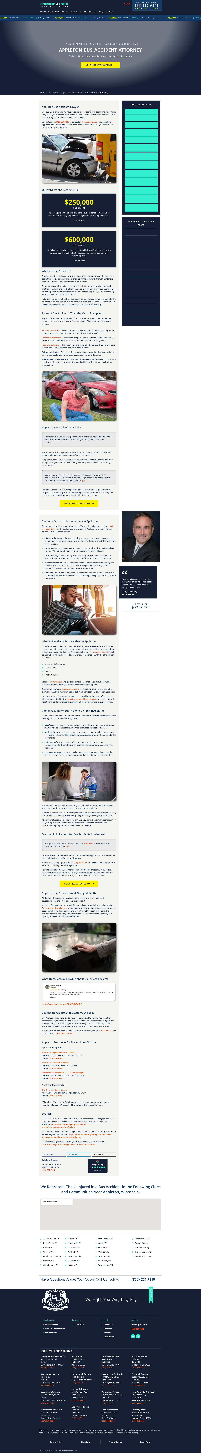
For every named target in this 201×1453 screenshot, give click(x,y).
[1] (54, 442)
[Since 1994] (151, 1295)
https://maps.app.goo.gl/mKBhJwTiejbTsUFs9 (62, 1004)
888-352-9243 (147, 5)
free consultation (89, 122)
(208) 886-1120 (78, 1367)
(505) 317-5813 (47, 1367)
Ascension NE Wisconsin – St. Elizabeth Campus (63, 1072)
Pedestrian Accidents (51, 337)
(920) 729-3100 (55, 1068)
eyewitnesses (56, 682)
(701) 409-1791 (78, 1382)
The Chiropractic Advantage (54, 1090)
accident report (100, 652)
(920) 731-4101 (55, 1058)
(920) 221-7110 (62, 122)
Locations (54, 92)
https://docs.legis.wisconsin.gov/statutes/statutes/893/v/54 (68, 1144)
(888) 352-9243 (137, 1329)
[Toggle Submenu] (66, 11)
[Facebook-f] (133, 1336)
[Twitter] (138, 1336)
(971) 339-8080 (138, 1385)
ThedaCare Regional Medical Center (58, 1052)
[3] (68, 846)
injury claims (81, 862)
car (95, 291)
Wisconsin (88, 843)
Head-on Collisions (50, 330)
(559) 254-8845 (78, 1400)
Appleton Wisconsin (72, 92)
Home (43, 92)
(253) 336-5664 (108, 1421)
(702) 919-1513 (108, 1367)
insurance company (70, 689)
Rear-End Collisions (50, 345)
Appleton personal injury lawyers (82, 699)
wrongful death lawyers (56, 908)
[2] (83, 480)
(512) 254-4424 (138, 1421)
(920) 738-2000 (55, 1078)
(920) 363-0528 (47, 1403)
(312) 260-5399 (78, 1418)
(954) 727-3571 (108, 1403)
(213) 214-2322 (108, 1385)
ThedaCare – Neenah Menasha (55, 1062)
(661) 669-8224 (47, 1421)
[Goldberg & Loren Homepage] (54, 5)
